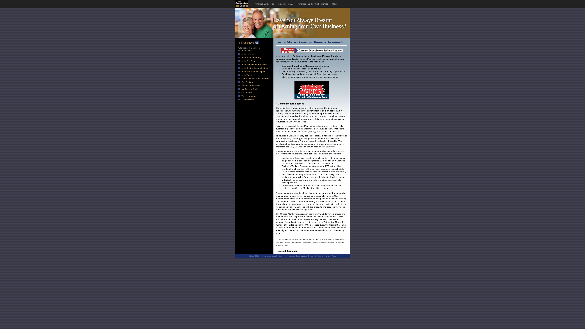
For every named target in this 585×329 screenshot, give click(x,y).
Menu (335, 4)
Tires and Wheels (249, 96)
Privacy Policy (331, 256)
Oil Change (246, 92)
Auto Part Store (248, 61)
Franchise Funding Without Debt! (312, 4)
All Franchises (246, 42)
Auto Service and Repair (253, 71)
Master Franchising (250, 85)
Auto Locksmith (248, 54)
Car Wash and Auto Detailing (255, 78)
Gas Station (247, 82)
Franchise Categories (264, 4)
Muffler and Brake (250, 89)
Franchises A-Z (285, 4)
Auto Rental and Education (254, 64)
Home (310, 256)
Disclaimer (319, 256)
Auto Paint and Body (251, 57)
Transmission (247, 99)
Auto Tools (246, 75)
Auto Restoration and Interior (255, 68)
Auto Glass (246, 50)
